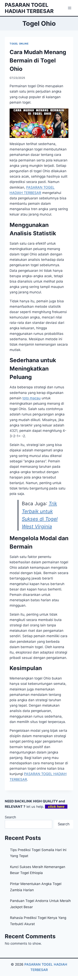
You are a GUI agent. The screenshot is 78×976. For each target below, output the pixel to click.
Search (10, 817)
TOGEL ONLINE (19, 43)
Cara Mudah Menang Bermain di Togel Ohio (38, 60)
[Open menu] (69, 8)
